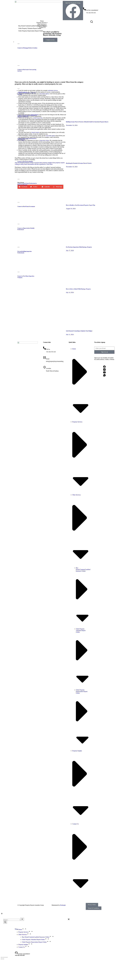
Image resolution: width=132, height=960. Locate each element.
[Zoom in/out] (7, 957)
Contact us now (50, 40)
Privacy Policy (92, 904)
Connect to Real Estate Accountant (26, 206)
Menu (16, 929)
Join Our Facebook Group (72, 3)
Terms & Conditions (93, 908)
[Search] (5, 922)
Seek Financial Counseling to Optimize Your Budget (79, 331)
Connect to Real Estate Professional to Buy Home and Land (27, 116)
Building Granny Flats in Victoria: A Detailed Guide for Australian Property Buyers (87, 121)
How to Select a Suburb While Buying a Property (78, 289)
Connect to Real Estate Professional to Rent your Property (27, 184)
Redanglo (63, 905)
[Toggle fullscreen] (5, 957)
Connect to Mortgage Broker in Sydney (27, 48)
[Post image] (91, 118)
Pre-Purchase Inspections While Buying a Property (79, 247)
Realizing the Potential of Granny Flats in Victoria (79, 163)
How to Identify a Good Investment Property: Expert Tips (80, 205)
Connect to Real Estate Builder (25, 161)
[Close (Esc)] (1, 957)
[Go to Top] (2, 914)
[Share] (3, 957)
